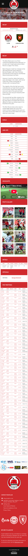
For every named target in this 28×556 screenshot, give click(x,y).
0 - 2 (11, 334)
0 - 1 (11, 311)
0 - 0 (11, 347)
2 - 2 (11, 291)
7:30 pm (19, 337)
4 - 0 (11, 324)
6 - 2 (11, 337)
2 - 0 (11, 331)
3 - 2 (11, 390)
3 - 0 (11, 304)
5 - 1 (11, 403)
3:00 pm (19, 291)
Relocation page (19, 542)
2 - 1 (11, 344)
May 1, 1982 (3, 357)
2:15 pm (19, 453)
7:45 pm (19, 298)
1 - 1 (11, 308)
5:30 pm (19, 450)
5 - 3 (11, 354)
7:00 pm (19, 410)
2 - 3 (11, 357)
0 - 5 (11, 407)
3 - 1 (11, 314)
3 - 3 (11, 370)
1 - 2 (11, 327)
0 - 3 (11, 321)
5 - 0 (11, 423)
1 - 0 (11, 298)
